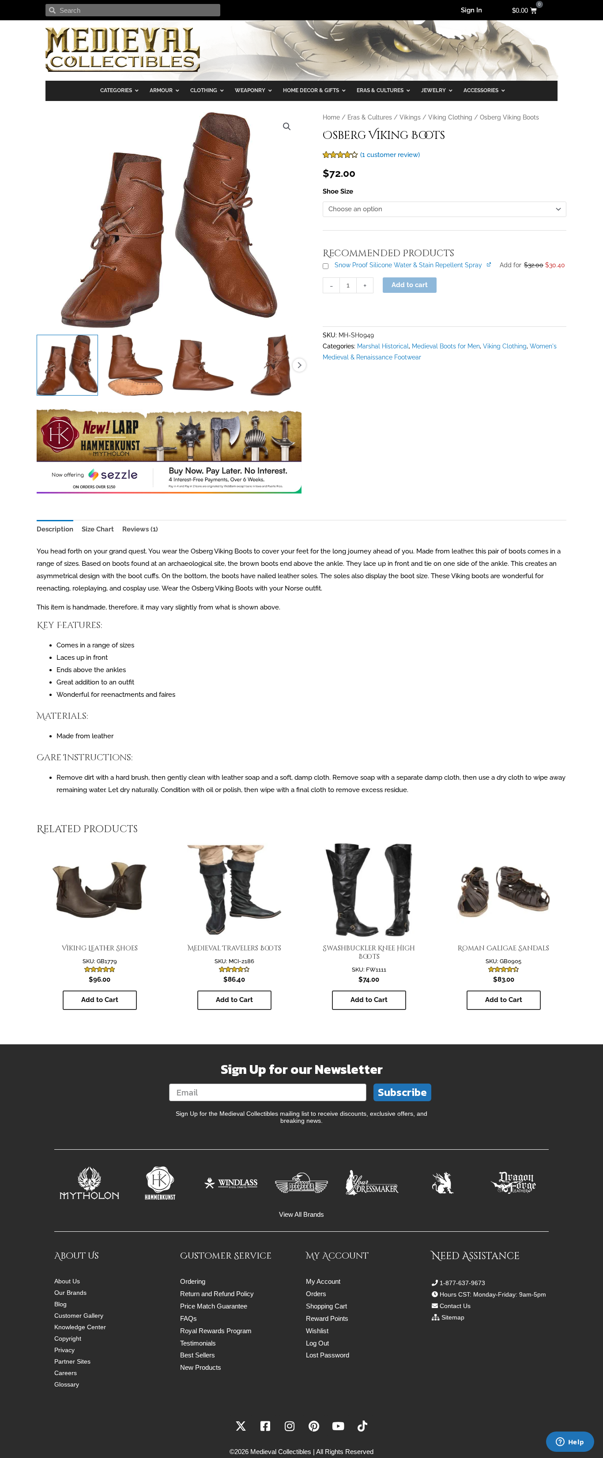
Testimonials (198, 1343)
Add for (532, 265)
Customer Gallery (78, 1315)
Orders (316, 1293)
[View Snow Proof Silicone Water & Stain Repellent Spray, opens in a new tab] (489, 264)
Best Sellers (197, 1355)
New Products (200, 1367)
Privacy (64, 1349)
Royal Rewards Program (216, 1331)
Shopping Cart (326, 1306)
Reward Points (327, 1318)
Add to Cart (99, 1000)
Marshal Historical (383, 346)
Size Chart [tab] (98, 529)
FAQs (188, 1318)
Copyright (67, 1338)
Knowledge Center (80, 1327)
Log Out (317, 1343)
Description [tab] (55, 529)
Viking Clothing (450, 117)
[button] (287, 127)
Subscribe (402, 1092)
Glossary (66, 1384)
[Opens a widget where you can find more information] (570, 1443)
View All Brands (301, 1214)
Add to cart (410, 285)
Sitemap (452, 1317)
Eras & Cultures (369, 117)
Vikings (410, 117)
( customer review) (390, 155)
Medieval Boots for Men (446, 346)
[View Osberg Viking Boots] (67, 365)
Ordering (192, 1281)
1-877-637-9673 (462, 1282)
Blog (60, 1304)
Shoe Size (338, 191)
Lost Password (327, 1355)
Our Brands (70, 1292)
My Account (323, 1281)
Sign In (471, 10)
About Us (67, 1281)
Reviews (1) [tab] (140, 529)
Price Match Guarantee (213, 1306)
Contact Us (455, 1305)
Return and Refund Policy (217, 1293)
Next (299, 365)
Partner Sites (72, 1361)
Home (331, 117)
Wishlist (317, 1331)
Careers (65, 1372)
